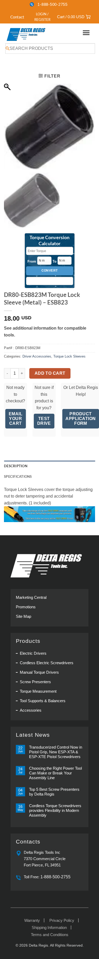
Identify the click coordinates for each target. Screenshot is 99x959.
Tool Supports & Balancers (42, 700)
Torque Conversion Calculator (49, 240)
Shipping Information (49, 927)
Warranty (32, 920)
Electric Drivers (33, 653)
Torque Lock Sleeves (69, 356)
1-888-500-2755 (52, 4)
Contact (17, 17)
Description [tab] (15, 466)
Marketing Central (31, 597)
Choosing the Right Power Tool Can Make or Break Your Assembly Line (55, 773)
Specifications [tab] (18, 476)
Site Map (23, 616)
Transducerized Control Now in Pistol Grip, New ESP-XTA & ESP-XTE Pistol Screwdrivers (55, 752)
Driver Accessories (36, 356)
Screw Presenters (35, 682)
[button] (39, 16)
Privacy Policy (61, 920)
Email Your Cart (15, 419)
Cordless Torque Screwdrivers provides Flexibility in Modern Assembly (55, 810)
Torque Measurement (38, 691)
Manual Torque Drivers (39, 672)
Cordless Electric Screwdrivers (46, 663)
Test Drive (44, 421)
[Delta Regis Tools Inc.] (26, 34)
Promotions (26, 607)
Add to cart (50, 373)
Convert (49, 270)
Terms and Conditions (49, 934)
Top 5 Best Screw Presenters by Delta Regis (54, 791)
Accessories (30, 710)
